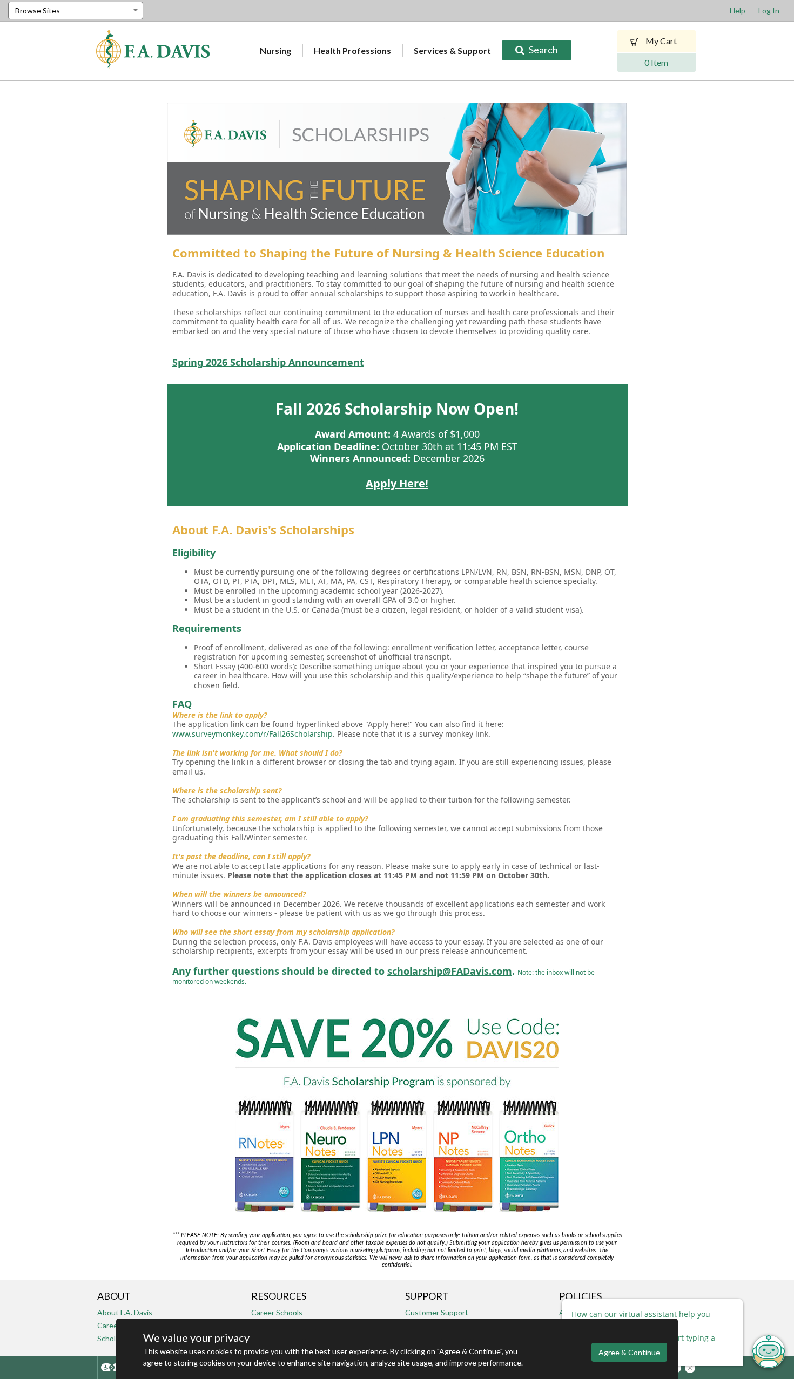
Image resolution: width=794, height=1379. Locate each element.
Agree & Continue (629, 1352)
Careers (110, 1325)
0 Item (656, 62)
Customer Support (436, 1312)
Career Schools (276, 1312)
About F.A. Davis (124, 1312)
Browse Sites (37, 10)
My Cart (660, 41)
